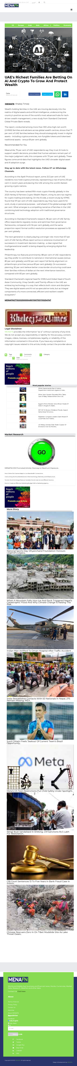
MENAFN (9, 104)
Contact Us (11, 1007)
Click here (21, 991)
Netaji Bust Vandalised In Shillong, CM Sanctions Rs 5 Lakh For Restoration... (38, 832)
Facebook (19, 1039)
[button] (39, 2)
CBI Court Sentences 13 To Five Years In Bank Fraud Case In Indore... (38, 882)
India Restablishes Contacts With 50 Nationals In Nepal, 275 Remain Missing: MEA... (38, 699)
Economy (67, 25)
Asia (37, 25)
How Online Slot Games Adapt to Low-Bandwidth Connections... (24, 473)
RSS (17, 1053)
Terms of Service (13, 1002)
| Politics (55, 25)
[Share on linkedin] (65, 94)
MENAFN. (18, 1060)
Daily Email (19, 1048)
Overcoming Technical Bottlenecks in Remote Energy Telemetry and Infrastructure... (30, 476)
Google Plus (20, 1045)
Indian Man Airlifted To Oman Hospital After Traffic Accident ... (40, 650)
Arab (30, 25)
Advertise (11, 1010)
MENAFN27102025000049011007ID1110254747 (28, 300)
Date (8, 93)
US (10, 25)
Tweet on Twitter (47, 94)
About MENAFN (13, 1013)
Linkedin (19, 1050)
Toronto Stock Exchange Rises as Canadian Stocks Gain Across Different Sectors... (29, 480)
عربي (34, 2)
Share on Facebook (34, 94)
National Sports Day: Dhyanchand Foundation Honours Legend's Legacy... (36, 552)
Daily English (13, 1021)
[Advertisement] (39, 17)
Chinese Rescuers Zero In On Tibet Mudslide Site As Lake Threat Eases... (37, 933)
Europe (21, 25)
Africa (45, 25)
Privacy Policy (12, 1004)
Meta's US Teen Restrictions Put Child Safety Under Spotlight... (40, 791)
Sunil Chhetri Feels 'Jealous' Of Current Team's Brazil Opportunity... (35, 742)
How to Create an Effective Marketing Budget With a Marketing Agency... (27, 483)
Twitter (18, 1042)
